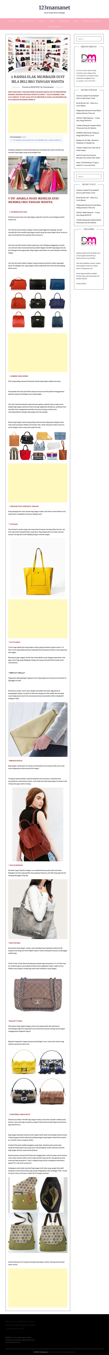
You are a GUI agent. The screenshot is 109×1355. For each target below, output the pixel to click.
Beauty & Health (27, 21)
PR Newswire (54, 27)
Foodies (41, 21)
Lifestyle (12, 21)
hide (24, 137)
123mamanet (54, 7)
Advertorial (64, 21)
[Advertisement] (38, 118)
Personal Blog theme (68, 1352)
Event (76, 21)
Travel (52, 21)
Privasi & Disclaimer (91, 21)
